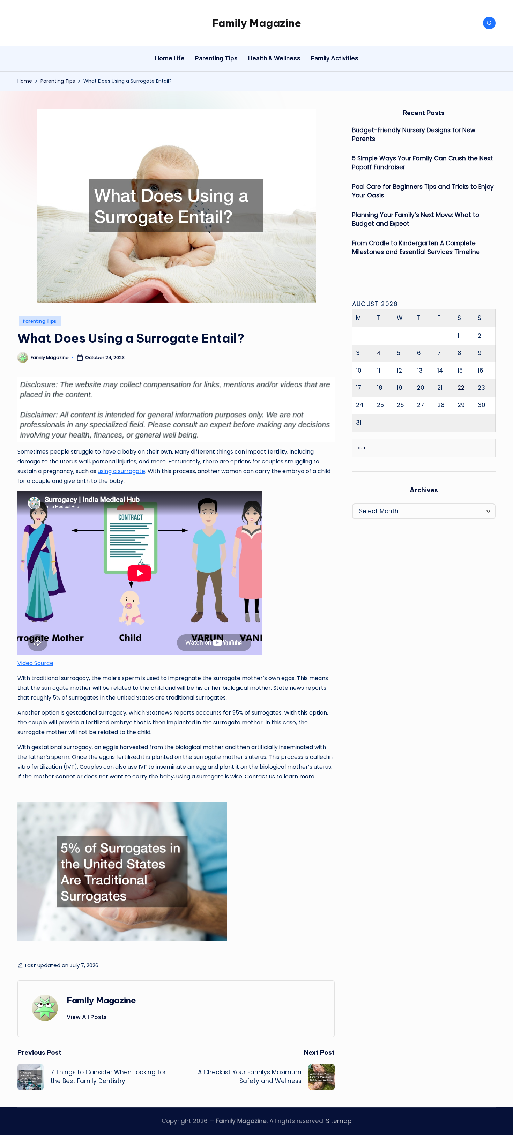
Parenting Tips (40, 321)
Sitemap (338, 1121)
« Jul (363, 448)
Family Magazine (256, 23)
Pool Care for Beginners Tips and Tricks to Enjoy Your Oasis (423, 191)
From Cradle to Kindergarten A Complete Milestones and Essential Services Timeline (416, 247)
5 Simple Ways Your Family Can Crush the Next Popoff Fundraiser (422, 163)
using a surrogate (121, 471)
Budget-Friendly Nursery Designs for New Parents (413, 134)
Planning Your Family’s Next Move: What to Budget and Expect (415, 219)
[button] (87, 1017)
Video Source (35, 663)
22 (461, 387)
